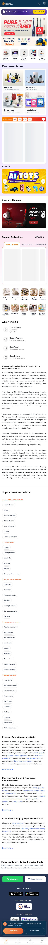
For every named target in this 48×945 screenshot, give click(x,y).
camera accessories (17, 799)
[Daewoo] (24, 215)
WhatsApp (14, 879)
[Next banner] (43, 181)
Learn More (18, 925)
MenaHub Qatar (18, 823)
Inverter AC (7, 643)
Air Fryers (7, 653)
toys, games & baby (33, 758)
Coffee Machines (9, 664)
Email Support (36, 879)
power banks (17, 802)
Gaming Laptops (9, 552)
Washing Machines (10, 627)
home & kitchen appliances (17, 755)
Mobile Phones (9, 505)
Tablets (6, 531)
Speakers (7, 600)
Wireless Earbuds (9, 595)
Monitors (7, 563)
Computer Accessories (11, 574)
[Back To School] (24, 41)
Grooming (7, 707)
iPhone (6, 510)
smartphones (28, 790)
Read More (6, 769)
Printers (6, 568)
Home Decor (8, 722)
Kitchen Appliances (10, 728)
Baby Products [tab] (27, 244)
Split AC (6, 648)
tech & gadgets (39, 753)
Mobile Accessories (10, 537)
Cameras (7, 616)
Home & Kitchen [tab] (11, 244)
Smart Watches (9, 526)
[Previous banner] (5, 181)
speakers (29, 799)
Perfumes (7, 712)
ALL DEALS (43, 119)
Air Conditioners (9, 637)
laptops (36, 790)
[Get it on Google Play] (32, 893)
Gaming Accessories (10, 611)
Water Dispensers (9, 669)
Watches (7, 717)
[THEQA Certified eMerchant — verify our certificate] (24, 906)
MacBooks (7, 558)
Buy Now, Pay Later (10, 685)
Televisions (7, 584)
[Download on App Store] (16, 893)
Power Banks (8, 696)
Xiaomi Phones (9, 521)
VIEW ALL (38, 237)
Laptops (6, 547)
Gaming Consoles (9, 606)
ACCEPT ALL (13, 931)
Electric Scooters (9, 691)
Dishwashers (8, 659)
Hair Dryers (8, 701)
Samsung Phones (9, 515)
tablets (42, 790)
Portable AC (8, 680)
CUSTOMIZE (34, 931)
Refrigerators (8, 632)
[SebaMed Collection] (24, 26)
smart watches (11, 793)
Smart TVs (7, 590)
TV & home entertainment (23, 761)
